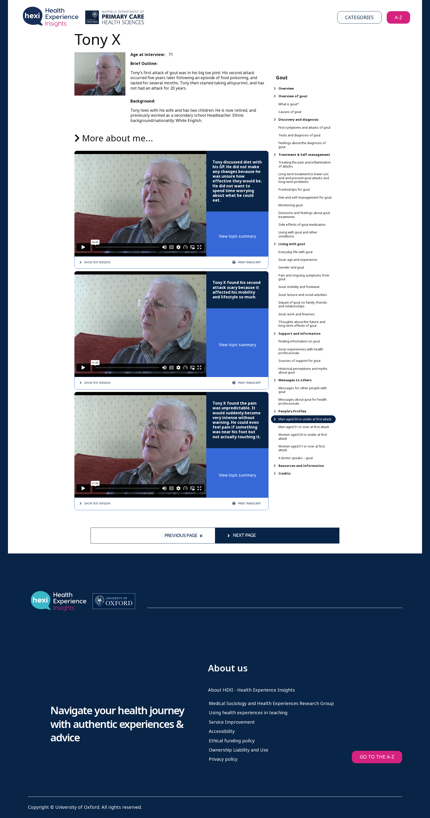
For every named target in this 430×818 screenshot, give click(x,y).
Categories (359, 17)
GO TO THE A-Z (377, 757)
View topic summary (237, 236)
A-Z (398, 17)
